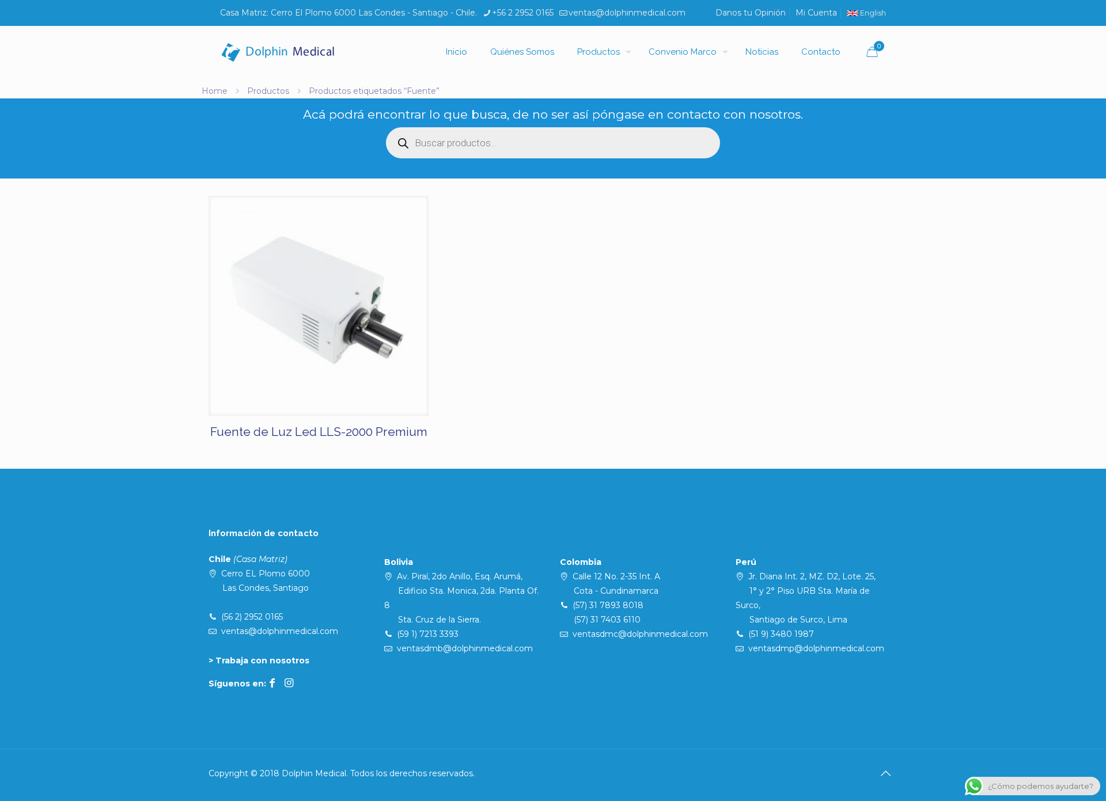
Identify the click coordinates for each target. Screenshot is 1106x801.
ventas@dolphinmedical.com (627, 12)
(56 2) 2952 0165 (252, 617)
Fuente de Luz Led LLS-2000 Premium (318, 431)
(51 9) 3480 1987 (781, 634)
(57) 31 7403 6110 (607, 619)
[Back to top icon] (885, 773)
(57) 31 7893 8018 (608, 605)
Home (215, 91)
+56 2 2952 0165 (523, 12)
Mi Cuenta (816, 12)
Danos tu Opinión (750, 12)
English (872, 13)
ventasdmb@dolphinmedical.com (465, 648)
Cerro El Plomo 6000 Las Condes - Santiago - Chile (373, 12)
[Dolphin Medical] (277, 52)
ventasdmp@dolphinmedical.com (816, 648)
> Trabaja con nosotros (259, 660)
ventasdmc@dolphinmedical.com (640, 634)
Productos (268, 91)
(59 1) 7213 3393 (428, 634)
